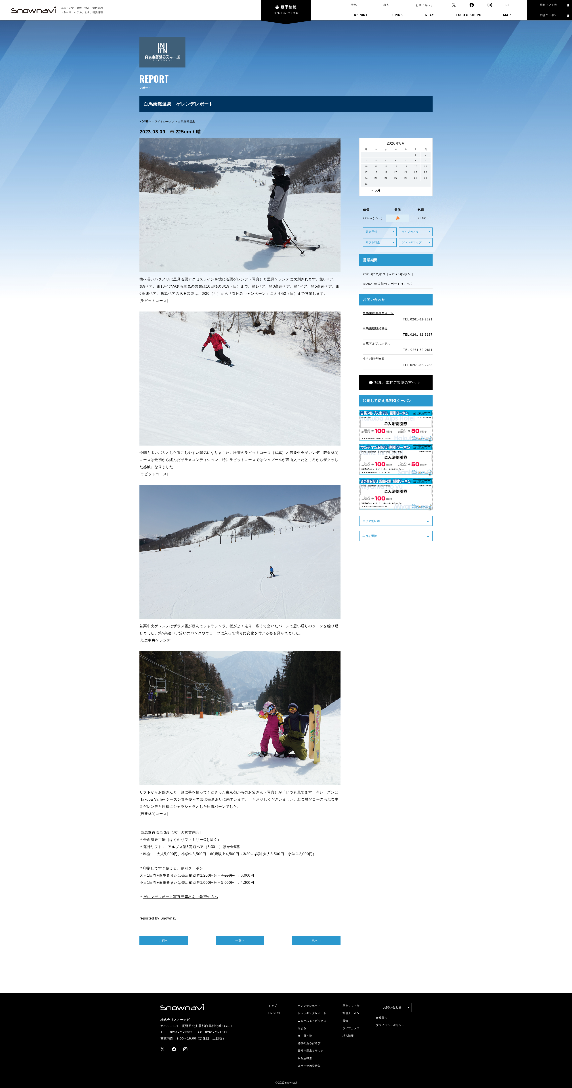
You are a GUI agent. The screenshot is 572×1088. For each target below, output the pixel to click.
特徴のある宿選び (309, 1043)
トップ (272, 1005)
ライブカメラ (410, 231)
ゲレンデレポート (309, 1005)
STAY (429, 15)
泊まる (302, 1028)
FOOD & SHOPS (469, 15)
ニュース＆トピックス (312, 1020)
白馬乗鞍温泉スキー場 (378, 313)
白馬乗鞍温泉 (186, 121)
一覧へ (239, 940)
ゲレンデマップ (412, 242)
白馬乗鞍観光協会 (375, 328)
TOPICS (396, 15)
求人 (386, 4)
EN (507, 4)
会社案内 (381, 1017)
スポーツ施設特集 (309, 1065)
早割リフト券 (548, 4)
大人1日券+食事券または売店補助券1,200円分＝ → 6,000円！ (198, 875)
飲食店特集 (305, 1058)
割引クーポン (548, 15)
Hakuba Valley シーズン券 (162, 799)
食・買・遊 (305, 1035)
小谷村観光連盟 (374, 358)
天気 (354, 4)
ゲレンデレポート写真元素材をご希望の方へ (180, 897)
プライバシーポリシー (390, 1025)
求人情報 (348, 1035)
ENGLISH (275, 1013)
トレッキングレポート (312, 1013)
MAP (507, 15)
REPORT (361, 15)
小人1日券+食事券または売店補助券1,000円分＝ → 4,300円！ (198, 882)
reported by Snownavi (158, 918)
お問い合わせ (424, 5)
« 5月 (376, 190)
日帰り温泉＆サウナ (310, 1050)
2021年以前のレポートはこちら (390, 284)
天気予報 (371, 231)
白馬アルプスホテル (377, 343)
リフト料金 (373, 242)
